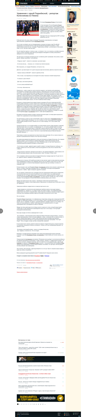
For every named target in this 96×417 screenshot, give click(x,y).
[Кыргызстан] (60, 342)
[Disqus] (41, 289)
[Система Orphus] (57, 268)
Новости (26, 10)
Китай (60, 0)
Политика (17, 6)
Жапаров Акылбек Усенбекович (75, 34)
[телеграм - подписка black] (41, 401)
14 (42, 404)
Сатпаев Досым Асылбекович (75, 49)
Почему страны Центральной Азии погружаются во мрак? (32, 352)
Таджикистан (41, 0)
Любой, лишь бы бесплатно (72, 125)
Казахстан (28, 0)
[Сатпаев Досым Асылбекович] (69, 54)
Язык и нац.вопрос (53, 6)
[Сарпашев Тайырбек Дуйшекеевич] (69, 72)
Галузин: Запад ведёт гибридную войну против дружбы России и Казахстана (37, 377)
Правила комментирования (22, 272)
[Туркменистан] (61, 352)
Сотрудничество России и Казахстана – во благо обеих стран (34, 373)
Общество (27, 6)
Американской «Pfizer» (73, 123)
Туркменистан (48, 0)
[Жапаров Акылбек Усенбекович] (69, 39)
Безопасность (37, 6)
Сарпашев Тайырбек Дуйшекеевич (75, 67)
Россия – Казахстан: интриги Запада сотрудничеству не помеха (33, 381)
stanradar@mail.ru (44, 8)
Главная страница (20, 10)
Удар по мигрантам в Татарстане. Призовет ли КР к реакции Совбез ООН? (36, 369)
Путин (59, 25)
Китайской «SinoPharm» (73, 122)
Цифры (59, 415)
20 (73, 144)
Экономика (22, 6)
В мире (65, 0)
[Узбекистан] (61, 342)
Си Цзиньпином (44, 29)
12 (38, 404)
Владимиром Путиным (31, 262)
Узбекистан (55, 0)
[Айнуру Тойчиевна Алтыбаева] (71, 17)
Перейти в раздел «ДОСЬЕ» (72, 28)
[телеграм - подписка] (73, 98)
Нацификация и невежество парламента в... (30, 358)
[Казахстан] (58, 352)
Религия (32, 6)
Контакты (18, 414)
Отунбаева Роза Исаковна (75, 60)
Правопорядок (44, 6)
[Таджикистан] (60, 352)
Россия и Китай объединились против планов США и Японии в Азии (34, 365)
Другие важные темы (75, 6)
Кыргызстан (34, 0)
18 (70, 144)
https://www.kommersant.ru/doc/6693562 (33, 260)
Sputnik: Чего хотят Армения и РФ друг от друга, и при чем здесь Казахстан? (36, 390)
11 (36, 404)
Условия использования (25, 414)
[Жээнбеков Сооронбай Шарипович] (69, 46)
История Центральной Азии (64, 6)
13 (40, 404)
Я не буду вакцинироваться (74, 127)
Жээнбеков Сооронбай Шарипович (75, 42)
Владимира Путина (50, 22)
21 (74, 144)
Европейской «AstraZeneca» (72, 119)
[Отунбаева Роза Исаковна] (69, 64)
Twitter (42, 255)
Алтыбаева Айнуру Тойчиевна (73, 24)
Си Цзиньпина (40, 235)
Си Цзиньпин (54, 105)
